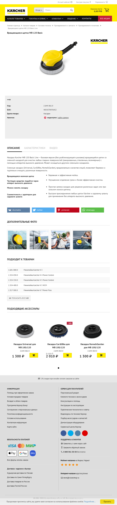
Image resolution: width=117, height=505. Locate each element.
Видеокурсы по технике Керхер (73, 414)
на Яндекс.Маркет (75, 460)
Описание (13, 148)
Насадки (47, 113)
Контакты (86, 18)
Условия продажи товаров (17, 397)
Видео (54, 148)
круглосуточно (74, 473)
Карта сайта (11, 427)
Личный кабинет (64, 2)
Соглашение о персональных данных (22, 409)
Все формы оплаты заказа (17, 460)
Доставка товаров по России (18, 481)
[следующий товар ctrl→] (9, 101)
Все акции (105, 18)
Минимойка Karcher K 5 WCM (35, 285)
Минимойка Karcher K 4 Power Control (39, 275)
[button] (18, 210)
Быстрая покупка (82, 2)
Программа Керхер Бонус (17, 405)
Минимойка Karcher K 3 (33, 270)
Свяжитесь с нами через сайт (74, 443)
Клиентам (56, 18)
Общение (71, 18)
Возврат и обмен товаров (17, 401)
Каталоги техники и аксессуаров (74, 397)
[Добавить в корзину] (34, 355)
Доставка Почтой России (17, 486)
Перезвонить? (100, 2)
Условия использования (16, 418)
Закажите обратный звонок (74, 447)
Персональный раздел (70, 393)
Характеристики (34, 148)
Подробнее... (90, 501)
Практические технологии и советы (75, 409)
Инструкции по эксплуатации (72, 405)
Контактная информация (17, 422)
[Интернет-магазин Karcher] (16, 14)
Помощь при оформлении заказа (20, 393)
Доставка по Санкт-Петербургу (19, 477)
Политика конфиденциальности (20, 414)
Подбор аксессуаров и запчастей (74, 418)
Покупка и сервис (37, 18)
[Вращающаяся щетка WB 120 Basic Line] (58, 58)
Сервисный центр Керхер (71, 427)
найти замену (63, 117)
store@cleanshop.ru (71, 478)
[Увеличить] (17, 240)
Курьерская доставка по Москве (20, 473)
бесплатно (74, 452)
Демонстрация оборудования (72, 422)
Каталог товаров (15, 18)
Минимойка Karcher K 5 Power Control (39, 280)
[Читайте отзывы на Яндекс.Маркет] (70, 465)
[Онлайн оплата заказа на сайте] (21, 446)
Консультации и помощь (70, 401)
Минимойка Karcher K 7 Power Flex (38, 290)
